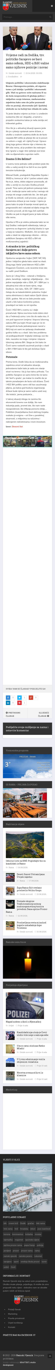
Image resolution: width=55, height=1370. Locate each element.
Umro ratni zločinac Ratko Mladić (31, 1047)
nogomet (19, 1240)
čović (13, 1267)
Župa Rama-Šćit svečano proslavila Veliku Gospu (29, 889)
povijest (7, 1251)
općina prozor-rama (13, 1246)
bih (5, 1224)
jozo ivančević (44, 1229)
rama (37, 1251)
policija (40, 1246)
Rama (11, 868)
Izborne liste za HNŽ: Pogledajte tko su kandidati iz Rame (26, 862)
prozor (16, 1251)
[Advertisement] (27, 568)
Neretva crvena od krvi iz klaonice (30, 1074)
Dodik (23, 1224)
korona (7, 1235)
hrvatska (24, 1229)
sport (16, 1262)
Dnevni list (17, 426)
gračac (31, 1224)
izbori (32, 1229)
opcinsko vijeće (32, 1240)
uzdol (6, 1267)
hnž (16, 1229)
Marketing (12, 1314)
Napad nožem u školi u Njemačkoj (23, 1022)
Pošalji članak (14, 1310)
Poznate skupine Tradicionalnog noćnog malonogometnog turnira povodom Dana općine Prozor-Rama (27, 907)
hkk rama (40, 1224)
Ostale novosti (15, 73)
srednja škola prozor (30, 1262)
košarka (29, 1235)
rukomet (38, 1257)
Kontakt (11, 1328)
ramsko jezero (25, 1257)
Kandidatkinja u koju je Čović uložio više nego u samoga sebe (32, 1034)
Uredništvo (13, 76)
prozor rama (27, 1251)
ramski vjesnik (10, 1257)
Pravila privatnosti (16, 1319)
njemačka (8, 1240)
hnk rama (8, 1229)
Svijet (11, 1026)
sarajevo (8, 1262)
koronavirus (17, 1235)
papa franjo (29, 1246)
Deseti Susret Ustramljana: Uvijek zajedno (31, 876)
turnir (44, 1262)
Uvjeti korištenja (15, 1323)
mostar (38, 1235)
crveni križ (13, 1224)
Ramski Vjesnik (24, 1355)
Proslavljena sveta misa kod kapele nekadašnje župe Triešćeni (31, 926)
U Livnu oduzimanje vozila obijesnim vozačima (31, 1061)
